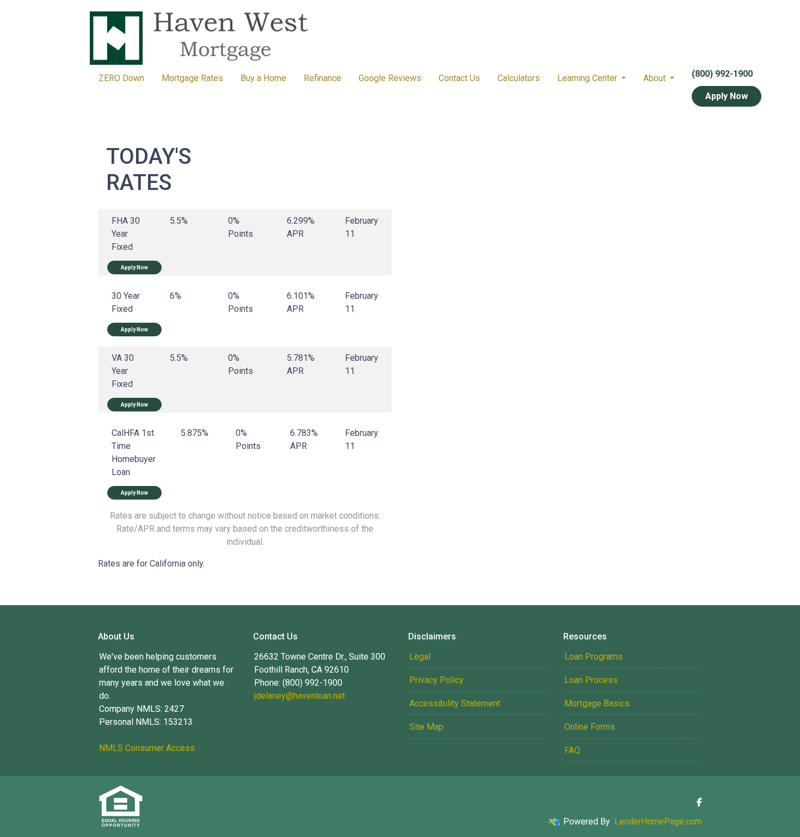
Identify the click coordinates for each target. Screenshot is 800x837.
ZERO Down (121, 78)
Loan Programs (593, 656)
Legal (419, 656)
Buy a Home (263, 78)
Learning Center (588, 78)
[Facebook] (699, 802)
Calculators (518, 78)
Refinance (322, 78)
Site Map (426, 727)
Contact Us (459, 78)
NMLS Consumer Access (147, 748)
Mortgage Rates (192, 78)
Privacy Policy (436, 680)
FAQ (572, 750)
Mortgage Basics (597, 703)
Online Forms (589, 727)
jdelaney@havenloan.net (299, 696)
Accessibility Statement (454, 703)
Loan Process (591, 680)
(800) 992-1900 (722, 74)
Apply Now (726, 96)
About (655, 78)
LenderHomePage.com (658, 821)
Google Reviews (390, 78)
